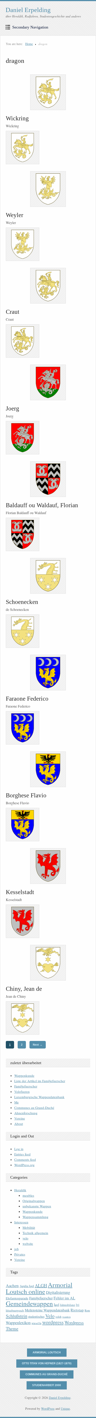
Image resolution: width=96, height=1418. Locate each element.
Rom (87, 1310)
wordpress (53, 1322)
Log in (18, 1149)
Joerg (12, 408)
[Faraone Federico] (48, 672)
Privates (19, 1254)
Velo (49, 1316)
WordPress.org (24, 1165)
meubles (28, 1195)
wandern (66, 1316)
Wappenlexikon (18, 1322)
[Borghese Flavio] (48, 769)
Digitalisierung (58, 1292)
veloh (58, 1317)
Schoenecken (22, 602)
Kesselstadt (20, 892)
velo (25, 1238)
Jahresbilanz (67, 1305)
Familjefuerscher (25, 1086)
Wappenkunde (24, 1075)
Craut (12, 311)
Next (37, 1044)
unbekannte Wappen (37, 1206)
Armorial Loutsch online (39, 1288)
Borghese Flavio (26, 795)
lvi (77, 1305)
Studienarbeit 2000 (46, 1385)
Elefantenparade (17, 1298)
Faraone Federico (27, 698)
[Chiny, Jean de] (48, 963)
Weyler (14, 215)
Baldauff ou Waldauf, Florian (42, 505)
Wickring (17, 118)
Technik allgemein (35, 1233)
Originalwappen (34, 1200)
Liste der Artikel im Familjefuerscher (39, 1081)
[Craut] (48, 286)
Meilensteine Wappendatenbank (47, 1310)
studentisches (36, 1316)
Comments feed (25, 1159)
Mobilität (29, 1227)
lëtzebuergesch (15, 1310)
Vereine (19, 1118)
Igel (56, 1304)
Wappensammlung (35, 1217)
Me (16, 1102)
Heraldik (20, 1190)
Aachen (12, 1285)
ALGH (41, 1286)
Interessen (21, 1222)
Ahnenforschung (26, 1113)
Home (29, 44)
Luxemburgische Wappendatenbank (39, 1097)
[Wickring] (48, 92)
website (28, 1243)
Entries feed (22, 1154)
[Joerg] (48, 382)
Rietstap (77, 1310)
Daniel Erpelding (28, 9)
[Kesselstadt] (48, 866)
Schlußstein (16, 1316)
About (18, 1123)
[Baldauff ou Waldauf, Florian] (48, 479)
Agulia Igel (27, 1286)
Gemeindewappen (29, 1303)
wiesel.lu (36, 1323)
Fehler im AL (64, 1298)
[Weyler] (48, 189)
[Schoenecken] (48, 576)
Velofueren (22, 1091)
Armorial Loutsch (47, 1352)
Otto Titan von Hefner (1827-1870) (46, 1363)
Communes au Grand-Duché (34, 1107)
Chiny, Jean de (24, 988)
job (16, 1249)
